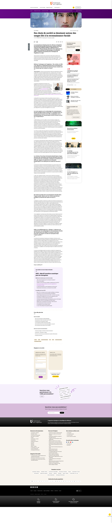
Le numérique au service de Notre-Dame (43, 304)
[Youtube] (70, 442)
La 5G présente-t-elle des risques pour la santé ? (44, 297)
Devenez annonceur (78, 53)
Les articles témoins (70, 435)
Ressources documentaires (34, 7)
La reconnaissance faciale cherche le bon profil (42, 322)
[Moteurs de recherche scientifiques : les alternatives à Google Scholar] (68, 97)
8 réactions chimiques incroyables (74, 93)
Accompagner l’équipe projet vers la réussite (55, 451)
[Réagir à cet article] (28, 49)
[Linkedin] (72, 442)
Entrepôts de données (38, 335)
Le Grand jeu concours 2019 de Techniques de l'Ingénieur (46, 293)
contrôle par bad (44, 88)
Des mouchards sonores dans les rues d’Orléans (43, 325)
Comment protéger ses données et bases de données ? (44, 330)
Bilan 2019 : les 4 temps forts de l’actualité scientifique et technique (48, 292)
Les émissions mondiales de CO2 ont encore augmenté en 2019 (47, 296)
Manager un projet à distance (53, 450)
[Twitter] (68, 442)
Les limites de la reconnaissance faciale (41, 321)
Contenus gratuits (56, 7)
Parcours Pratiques (42, 7)
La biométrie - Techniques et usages (41, 332)
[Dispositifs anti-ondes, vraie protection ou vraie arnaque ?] (68, 101)
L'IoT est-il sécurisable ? (40, 281)
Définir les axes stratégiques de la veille (54, 463)
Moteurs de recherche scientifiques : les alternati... (75, 97)
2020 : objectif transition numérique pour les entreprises (47, 274)
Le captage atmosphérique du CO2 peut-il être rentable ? (72, 152)
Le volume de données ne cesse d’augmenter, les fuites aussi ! (47, 286)
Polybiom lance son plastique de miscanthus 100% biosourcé (47, 301)
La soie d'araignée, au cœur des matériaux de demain (72, 173)
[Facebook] (66, 442)
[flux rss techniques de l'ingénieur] (62, 41)
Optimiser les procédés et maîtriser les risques (55, 432)
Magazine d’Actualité (49, 7)
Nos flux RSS (68, 445)
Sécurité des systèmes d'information (72, 129)
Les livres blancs (69, 432)
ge (47, 88)
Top (32, 481)
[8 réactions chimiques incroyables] (68, 93)
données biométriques (43, 89)
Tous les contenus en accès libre (71, 436)
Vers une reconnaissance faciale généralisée (42, 318)
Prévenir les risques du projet (53, 452)
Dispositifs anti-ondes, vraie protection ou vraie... (75, 101)
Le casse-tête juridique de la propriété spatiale (44, 305)
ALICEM (40, 112)
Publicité (74, 53)
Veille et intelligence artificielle (53, 464)
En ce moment (36, 30)
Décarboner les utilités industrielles (54, 455)
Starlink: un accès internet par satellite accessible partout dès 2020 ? (48, 282)
